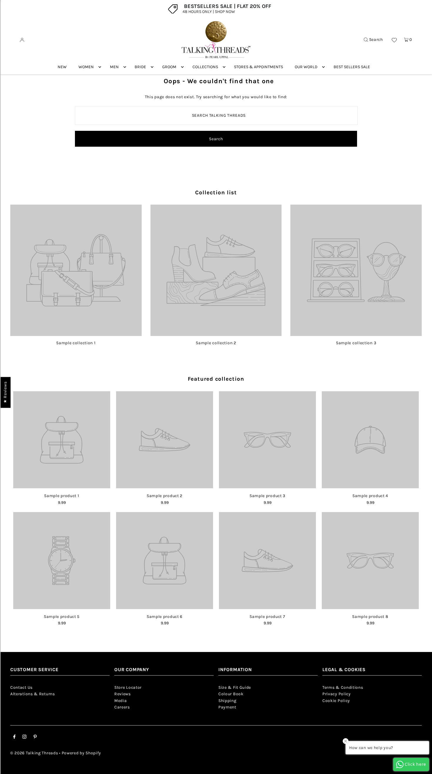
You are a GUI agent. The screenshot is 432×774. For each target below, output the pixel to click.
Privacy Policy (336, 693)
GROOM (169, 66)
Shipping (227, 700)
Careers (122, 707)
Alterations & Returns (32, 693)
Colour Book (231, 693)
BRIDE (140, 66)
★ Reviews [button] (5, 392)
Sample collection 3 (356, 342)
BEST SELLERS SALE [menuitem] (352, 66)
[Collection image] (76, 333)
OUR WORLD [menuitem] (306, 66)
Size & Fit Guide (234, 687)
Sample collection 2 (216, 342)
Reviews (122, 693)
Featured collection (216, 379)
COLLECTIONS (205, 66)
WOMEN (86, 66)
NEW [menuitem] (62, 66)
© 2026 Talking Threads (34, 752)
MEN (114, 66)
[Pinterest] (35, 737)
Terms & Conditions (342, 687)
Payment (227, 707)
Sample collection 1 (76, 342)
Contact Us (21, 687)
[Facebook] (14, 737)
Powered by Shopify (81, 752)
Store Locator (128, 687)
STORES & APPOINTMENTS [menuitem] (258, 66)
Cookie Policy (336, 700)
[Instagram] (24, 737)
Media (120, 700)
